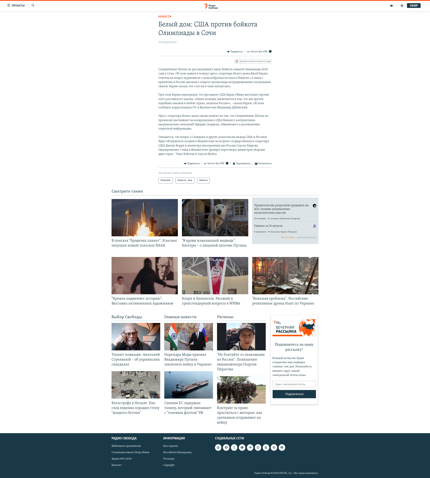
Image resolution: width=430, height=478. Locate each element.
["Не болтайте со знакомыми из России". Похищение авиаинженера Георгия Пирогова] (241, 336)
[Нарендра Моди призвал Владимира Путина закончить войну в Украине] (188, 336)
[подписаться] (282, 447)
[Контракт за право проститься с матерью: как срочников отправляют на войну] (241, 390)
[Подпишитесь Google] (218, 447)
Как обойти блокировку (177, 452)
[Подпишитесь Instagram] (258, 447)
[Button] (235, 52)
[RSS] (266, 447)
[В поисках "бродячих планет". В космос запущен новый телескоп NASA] (145, 217)
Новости (164, 16)
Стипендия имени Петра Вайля (130, 452)
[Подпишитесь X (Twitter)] (234, 447)
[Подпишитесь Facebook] (226, 447)
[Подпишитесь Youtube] (242, 447)
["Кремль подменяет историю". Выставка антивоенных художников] (145, 275)
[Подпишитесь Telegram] (250, 447)
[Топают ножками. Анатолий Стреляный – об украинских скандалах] (136, 336)
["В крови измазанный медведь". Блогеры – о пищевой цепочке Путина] (215, 217)
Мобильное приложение (126, 446)
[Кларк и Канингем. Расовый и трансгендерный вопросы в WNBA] (215, 275)
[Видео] (392, 5)
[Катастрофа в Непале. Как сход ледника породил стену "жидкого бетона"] (136, 385)
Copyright (169, 465)
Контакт (116, 465)
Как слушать (170, 446)
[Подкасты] (274, 447)
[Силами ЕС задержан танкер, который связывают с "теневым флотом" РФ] (188, 385)
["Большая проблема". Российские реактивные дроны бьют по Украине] (285, 275)
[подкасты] (402, 5)
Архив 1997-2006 (122, 459)
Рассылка (169, 459)
